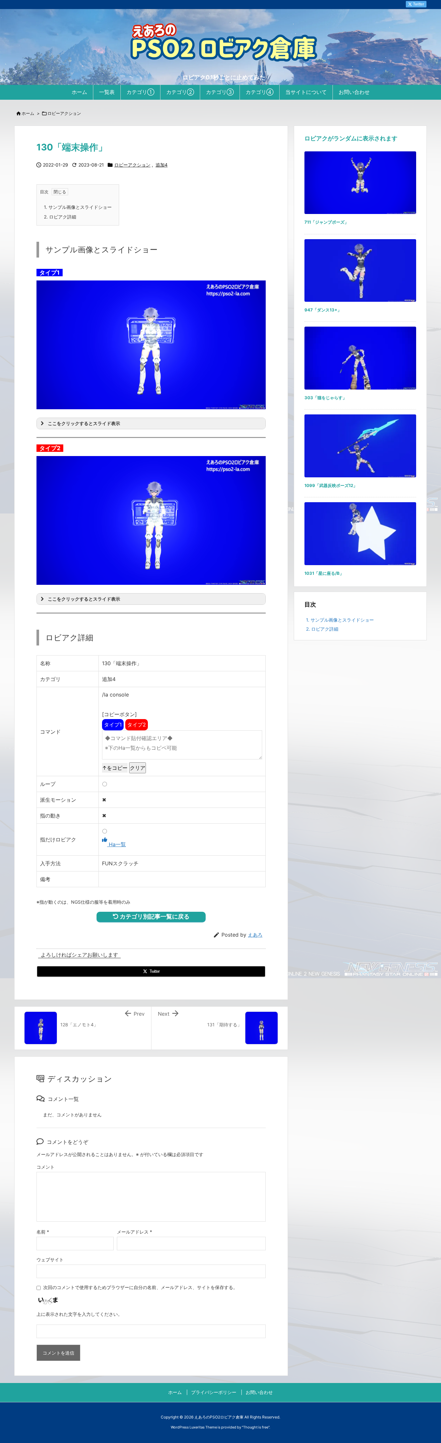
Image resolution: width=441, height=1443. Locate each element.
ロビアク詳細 (60, 216)
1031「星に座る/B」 (324, 573)
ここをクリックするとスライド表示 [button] (84, 423)
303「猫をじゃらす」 (325, 397)
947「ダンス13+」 (323, 309)
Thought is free (255, 1427)
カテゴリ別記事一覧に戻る (154, 916)
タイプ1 (113, 724)
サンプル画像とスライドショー (78, 207)
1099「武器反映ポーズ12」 (330, 485)
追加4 (162, 165)
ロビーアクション (64, 113)
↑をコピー (115, 768)
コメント (45, 1167)
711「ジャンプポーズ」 (326, 222)
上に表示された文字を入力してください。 (79, 1314)
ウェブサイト (50, 1259)
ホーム (28, 113)
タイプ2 (136, 724)
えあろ (255, 935)
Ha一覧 (116, 844)
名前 (42, 1232)
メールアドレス (134, 1232)
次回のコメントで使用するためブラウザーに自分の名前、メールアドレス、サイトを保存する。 (140, 1287)
